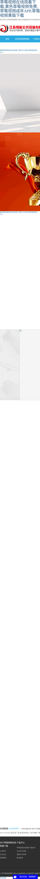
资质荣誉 (3, 858)
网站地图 (3, 878)
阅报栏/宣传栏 (21, 854)
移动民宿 (20, 858)
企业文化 (3, 854)
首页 (7, 39)
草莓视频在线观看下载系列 (12, 249)
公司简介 (3, 851)
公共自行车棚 (21, 851)
